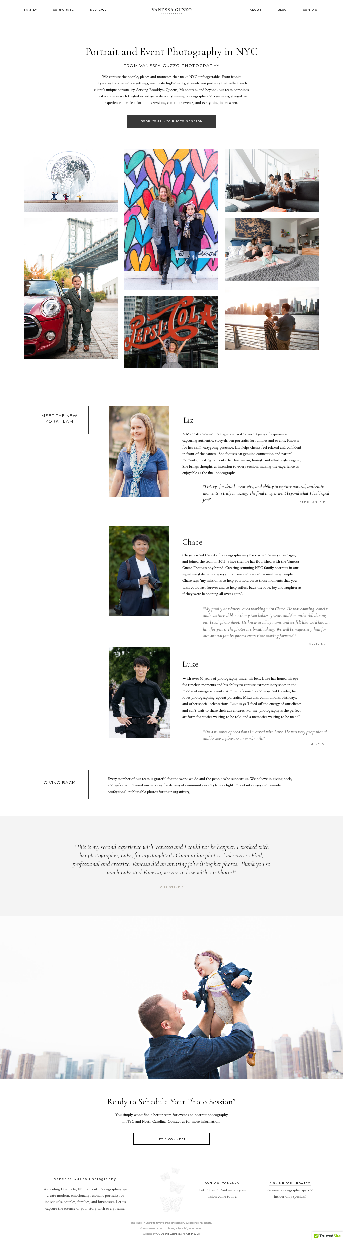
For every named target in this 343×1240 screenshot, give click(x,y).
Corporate (63, 9)
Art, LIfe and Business (168, 1234)
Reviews (98, 9)
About (256, 9)
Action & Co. (193, 1234)
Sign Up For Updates (290, 1183)
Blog (282, 9)
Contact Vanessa (222, 1182)
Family (30, 9)
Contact (311, 9)
